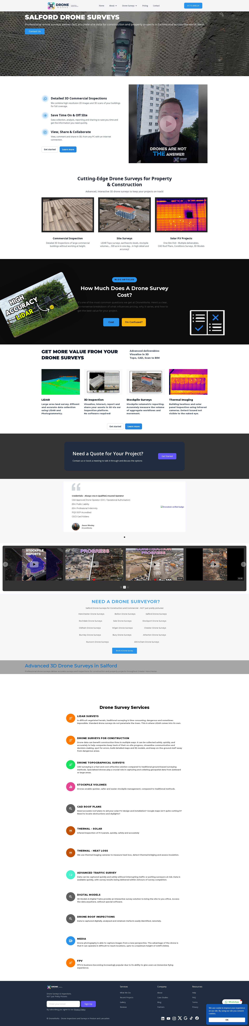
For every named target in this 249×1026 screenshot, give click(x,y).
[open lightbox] (168, 123)
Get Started (167, 456)
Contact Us (35, 31)
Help (194, 992)
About (159, 992)
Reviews (123, 1007)
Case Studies (162, 997)
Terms (195, 1002)
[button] (113, 5)
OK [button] (227, 1020)
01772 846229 (193, 5)
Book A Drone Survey (124, 651)
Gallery (123, 1002)
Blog (159, 1002)
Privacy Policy (79, 1009)
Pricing (145, 5)
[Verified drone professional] (172, 507)
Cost (111, 322)
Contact (156, 5)
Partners (160, 1007)
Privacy (195, 1007)
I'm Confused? (134, 322)
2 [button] (124, 587)
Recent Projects (126, 997)
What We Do (125, 992)
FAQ (194, 997)
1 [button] (121, 587)
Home (101, 5)
